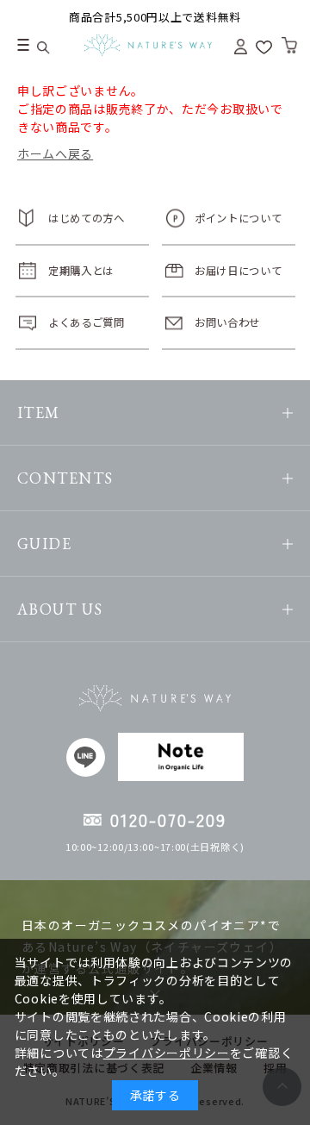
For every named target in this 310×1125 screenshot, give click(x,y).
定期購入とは (81, 270)
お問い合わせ (227, 322)
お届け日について (238, 270)
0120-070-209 (168, 819)
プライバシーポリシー (166, 1052)
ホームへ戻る (55, 153)
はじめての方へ (86, 218)
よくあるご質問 (86, 322)
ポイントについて (238, 218)
